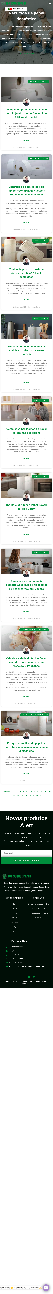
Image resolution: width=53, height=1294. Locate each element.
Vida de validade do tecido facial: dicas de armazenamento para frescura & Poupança (26, 662)
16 (22, 796)
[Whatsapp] (18, 977)
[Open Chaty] (46, 1287)
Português (16, 9)
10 (38, 792)
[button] (50, 3)
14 (14, 796)
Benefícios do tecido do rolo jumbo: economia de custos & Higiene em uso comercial (26, 190)
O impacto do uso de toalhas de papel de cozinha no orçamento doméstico (26, 350)
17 (26, 796)
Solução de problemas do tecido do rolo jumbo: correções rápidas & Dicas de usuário (26, 113)
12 (46, 792)
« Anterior (5, 792)
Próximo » (36, 796)
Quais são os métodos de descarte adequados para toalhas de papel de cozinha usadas (26, 585)
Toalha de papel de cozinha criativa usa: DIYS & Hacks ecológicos (26, 273)
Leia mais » (26, 140)
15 (18, 796)
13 (50, 792)
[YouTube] (29, 977)
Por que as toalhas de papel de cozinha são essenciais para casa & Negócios (26, 747)
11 (42, 792)
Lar (20, 53)
